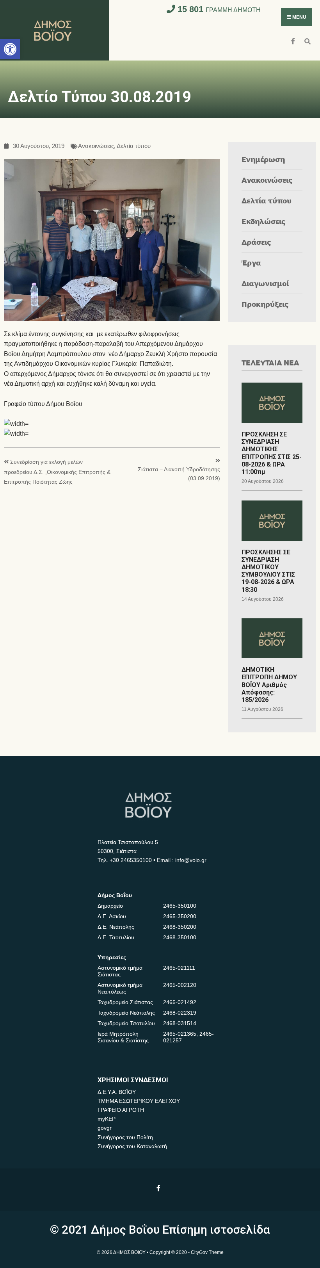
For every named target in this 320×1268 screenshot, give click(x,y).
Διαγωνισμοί (265, 283)
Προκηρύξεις (265, 304)
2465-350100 (179, 906)
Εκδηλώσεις (264, 221)
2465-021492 (179, 1002)
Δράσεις (256, 242)
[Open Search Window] (307, 40)
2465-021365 (179, 1034)
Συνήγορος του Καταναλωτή (132, 1146)
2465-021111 (179, 968)
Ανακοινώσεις (96, 146)
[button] (10, 49)
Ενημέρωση (263, 159)
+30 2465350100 (131, 860)
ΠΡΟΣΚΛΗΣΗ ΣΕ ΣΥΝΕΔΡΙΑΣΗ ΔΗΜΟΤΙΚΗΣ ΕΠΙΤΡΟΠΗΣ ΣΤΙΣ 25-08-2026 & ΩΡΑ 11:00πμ (272, 453)
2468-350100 (179, 937)
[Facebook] (293, 40)
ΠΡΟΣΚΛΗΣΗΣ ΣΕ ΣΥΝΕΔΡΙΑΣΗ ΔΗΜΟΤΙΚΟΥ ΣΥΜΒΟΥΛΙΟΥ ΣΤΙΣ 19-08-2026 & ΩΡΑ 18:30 (268, 571)
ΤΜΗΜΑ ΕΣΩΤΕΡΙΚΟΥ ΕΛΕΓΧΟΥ (139, 1101)
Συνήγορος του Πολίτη (125, 1137)
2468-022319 (179, 1013)
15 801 (218, 9)
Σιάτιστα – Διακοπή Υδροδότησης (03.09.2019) (179, 474)
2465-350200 (179, 916)
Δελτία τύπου (134, 146)
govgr (105, 1128)
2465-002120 (179, 985)
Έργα (251, 262)
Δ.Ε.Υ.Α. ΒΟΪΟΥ (117, 1092)
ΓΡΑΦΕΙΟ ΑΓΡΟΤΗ (121, 1110)
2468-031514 (179, 1023)
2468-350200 (179, 927)
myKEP (107, 1119)
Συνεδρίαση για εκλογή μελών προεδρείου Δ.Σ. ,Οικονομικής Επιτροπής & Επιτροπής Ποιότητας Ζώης (57, 472)
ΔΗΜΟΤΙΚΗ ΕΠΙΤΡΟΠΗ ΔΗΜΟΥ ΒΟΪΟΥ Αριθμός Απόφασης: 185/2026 (269, 684)
